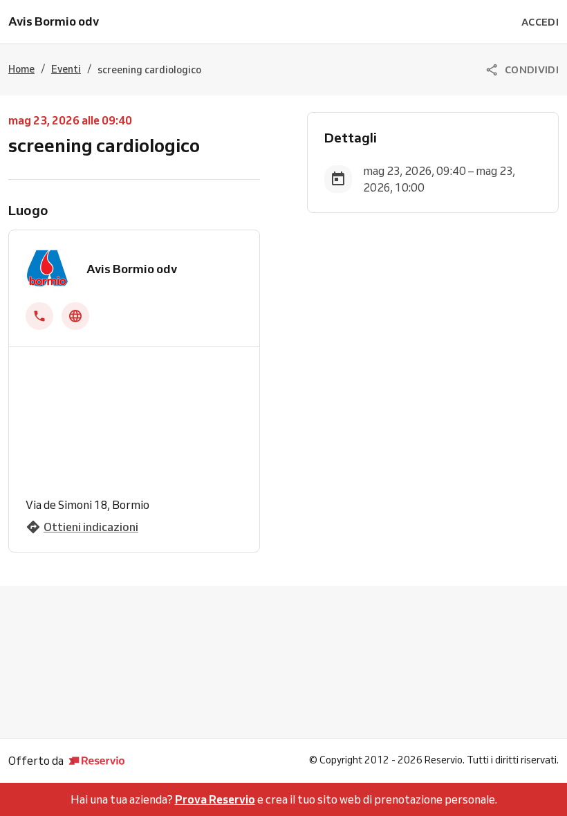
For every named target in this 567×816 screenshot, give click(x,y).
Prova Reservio (215, 799)
